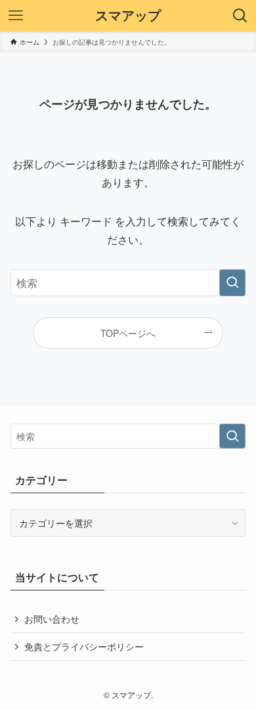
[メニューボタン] (16, 16)
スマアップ (128, 15)
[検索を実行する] (232, 282)
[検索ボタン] (240, 16)
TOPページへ (128, 333)
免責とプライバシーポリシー (84, 646)
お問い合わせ (51, 618)
